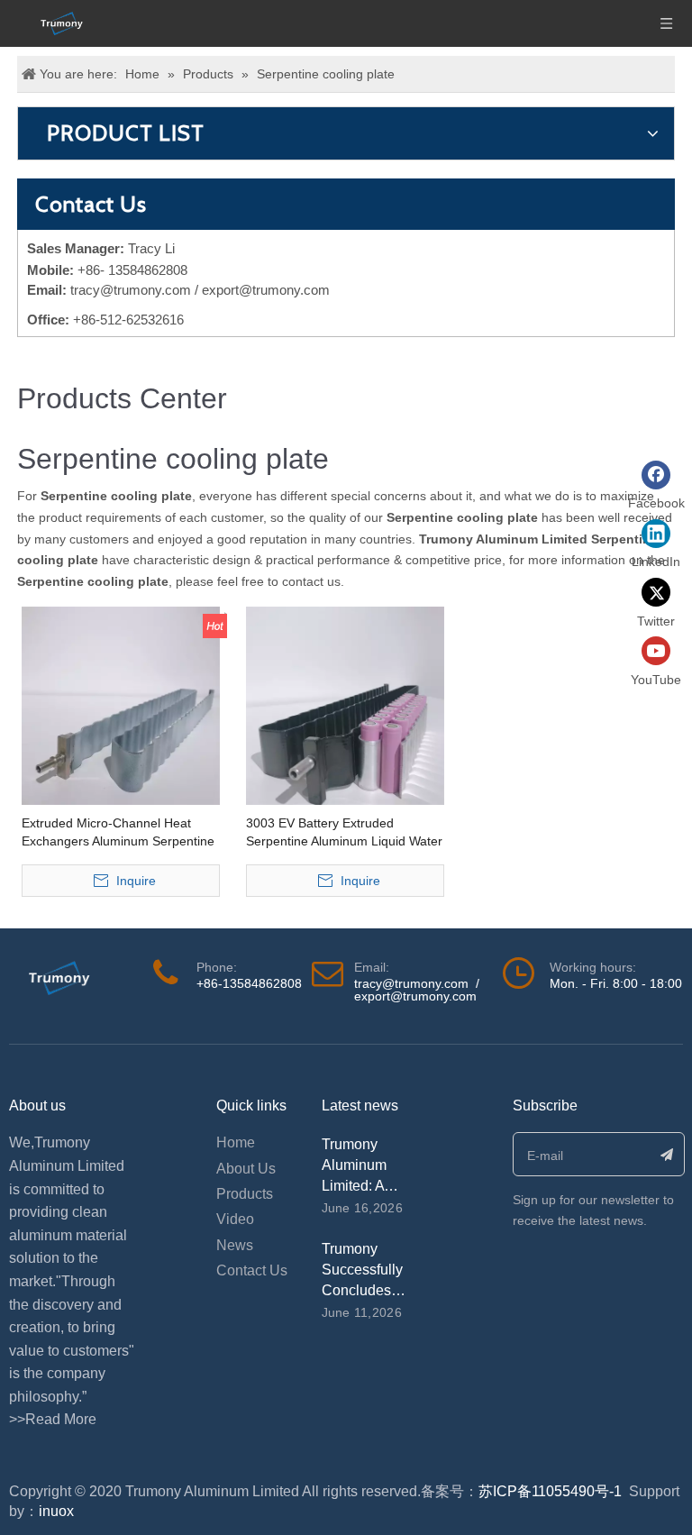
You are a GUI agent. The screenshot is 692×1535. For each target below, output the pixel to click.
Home (235, 1142)
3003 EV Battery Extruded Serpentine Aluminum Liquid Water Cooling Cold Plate (344, 833)
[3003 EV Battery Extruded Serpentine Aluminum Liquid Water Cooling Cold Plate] (345, 705)
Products (244, 1194)
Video (235, 1219)
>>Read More (52, 1419)
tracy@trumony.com (130, 289)
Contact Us (251, 1270)
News (234, 1245)
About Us (246, 1168)
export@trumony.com (415, 996)
